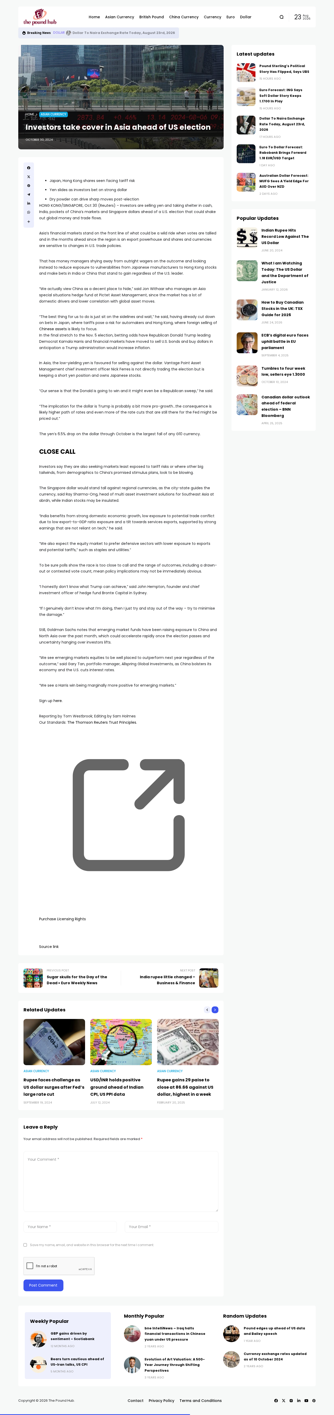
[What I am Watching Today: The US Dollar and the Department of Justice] (247, 270)
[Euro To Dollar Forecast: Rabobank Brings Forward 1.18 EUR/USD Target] (65, 33)
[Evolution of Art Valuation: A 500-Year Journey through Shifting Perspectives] (132, 1365)
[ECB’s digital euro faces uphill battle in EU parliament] (247, 342)
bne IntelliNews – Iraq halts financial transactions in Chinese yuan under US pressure (175, 1334)
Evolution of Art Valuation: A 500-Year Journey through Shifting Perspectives (175, 1365)
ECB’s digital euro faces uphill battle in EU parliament (284, 341)
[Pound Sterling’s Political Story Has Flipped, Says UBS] (246, 72)
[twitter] (28, 176)
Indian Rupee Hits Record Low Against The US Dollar (285, 236)
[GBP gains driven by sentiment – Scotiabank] (38, 1339)
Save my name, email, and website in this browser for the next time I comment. (92, 1245)
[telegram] (28, 194)
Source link (49, 946)
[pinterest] (28, 185)
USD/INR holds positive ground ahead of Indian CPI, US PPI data (117, 1087)
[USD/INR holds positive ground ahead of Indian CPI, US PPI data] (121, 1042)
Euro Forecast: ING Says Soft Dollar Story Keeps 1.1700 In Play (280, 95)
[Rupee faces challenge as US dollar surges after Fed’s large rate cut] (54, 1042)
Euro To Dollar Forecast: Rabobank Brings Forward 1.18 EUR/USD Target (132, 32)
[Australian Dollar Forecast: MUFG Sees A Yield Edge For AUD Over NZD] (246, 182)
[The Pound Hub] (52, 17)
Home (30, 114)
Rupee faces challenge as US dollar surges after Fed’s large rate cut (53, 1087)
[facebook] (28, 167)
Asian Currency (53, 114)
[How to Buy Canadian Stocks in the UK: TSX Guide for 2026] (247, 309)
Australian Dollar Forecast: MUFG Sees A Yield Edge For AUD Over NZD (284, 181)
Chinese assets (53, 329)
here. (58, 700)
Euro (57, 33)
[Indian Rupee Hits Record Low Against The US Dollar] (247, 237)
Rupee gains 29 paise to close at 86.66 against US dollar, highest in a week (185, 1087)
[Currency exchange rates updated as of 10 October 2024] (231, 1359)
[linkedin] (28, 203)
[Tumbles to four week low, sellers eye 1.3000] (247, 375)
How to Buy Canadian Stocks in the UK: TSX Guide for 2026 (282, 308)
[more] (29, 222)
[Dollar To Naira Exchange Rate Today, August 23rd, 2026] (246, 125)
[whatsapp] (28, 212)
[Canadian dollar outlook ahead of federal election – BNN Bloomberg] (247, 404)
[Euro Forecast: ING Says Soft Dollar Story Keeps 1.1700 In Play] (246, 96)
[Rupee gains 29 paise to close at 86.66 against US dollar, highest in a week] (188, 1042)
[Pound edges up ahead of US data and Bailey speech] (231, 1333)
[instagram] (291, 1400)
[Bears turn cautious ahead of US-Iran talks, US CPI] (38, 1364)
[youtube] (306, 1400)
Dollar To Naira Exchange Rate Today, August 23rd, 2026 (282, 124)
